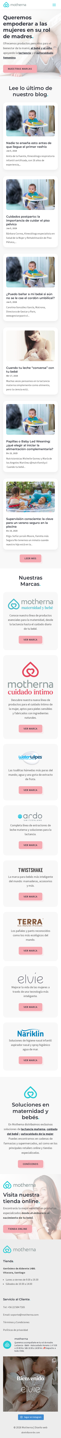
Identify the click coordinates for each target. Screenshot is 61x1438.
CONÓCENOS (30, 1164)
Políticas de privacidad (15, 1329)
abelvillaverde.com (30, 1432)
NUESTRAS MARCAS (20, 68)
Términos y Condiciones (16, 1322)
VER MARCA (30, 639)
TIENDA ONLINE (17, 1228)
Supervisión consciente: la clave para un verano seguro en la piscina (29, 522)
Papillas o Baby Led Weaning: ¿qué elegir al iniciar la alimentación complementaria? (29, 445)
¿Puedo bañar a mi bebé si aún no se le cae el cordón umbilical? (30, 296)
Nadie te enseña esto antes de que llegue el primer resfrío (28, 145)
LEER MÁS (30, 558)
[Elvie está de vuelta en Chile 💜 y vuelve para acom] (30, 1384)
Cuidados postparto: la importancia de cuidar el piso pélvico (28, 220)
